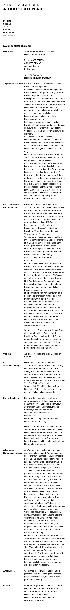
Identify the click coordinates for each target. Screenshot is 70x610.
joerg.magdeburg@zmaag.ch (37, 78)
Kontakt (7, 30)
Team (5, 27)
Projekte (7, 21)
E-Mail (52, 588)
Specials (7, 24)
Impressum (8, 33)
